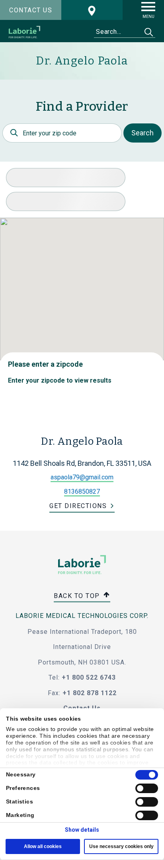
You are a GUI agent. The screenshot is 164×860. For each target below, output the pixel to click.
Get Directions (78, 506)
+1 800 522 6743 (89, 677)
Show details (82, 830)
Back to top (78, 595)
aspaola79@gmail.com (82, 477)
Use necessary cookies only (121, 846)
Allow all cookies (43, 846)
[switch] (146, 788)
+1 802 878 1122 (89, 693)
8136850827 (82, 491)
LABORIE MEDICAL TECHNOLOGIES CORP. (82, 616)
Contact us (30, 10)
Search (142, 133)
